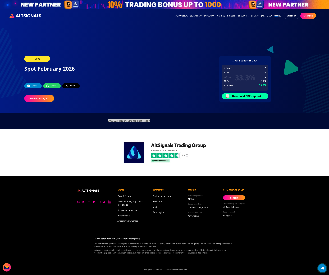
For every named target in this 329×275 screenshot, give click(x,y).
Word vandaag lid (39, 98)
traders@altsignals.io (198, 207)
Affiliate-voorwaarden (128, 220)
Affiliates (192, 199)
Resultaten (158, 201)
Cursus (221, 15)
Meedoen (308, 15)
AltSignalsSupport (232, 207)
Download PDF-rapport (246, 96)
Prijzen (231, 15)
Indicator (209, 15)
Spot (37, 58)
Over (124, 196)
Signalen (195, 15)
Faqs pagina (158, 212)
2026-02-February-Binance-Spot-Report (129, 120)
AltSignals (228, 215)
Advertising (193, 215)
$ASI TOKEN (266, 15)
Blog (254, 15)
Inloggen (291, 15)
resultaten (243, 15)
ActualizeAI (182, 15)
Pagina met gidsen (162, 196)
